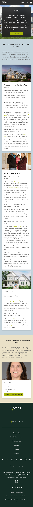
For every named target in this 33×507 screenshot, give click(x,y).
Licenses (16, 453)
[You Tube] (21, 459)
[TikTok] (30, 459)
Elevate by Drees (18, 182)
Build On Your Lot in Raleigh (13, 395)
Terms (21, 466)
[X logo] (7, 459)
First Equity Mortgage (13, 187)
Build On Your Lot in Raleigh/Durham (16, 496)
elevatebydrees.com (15, 319)
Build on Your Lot (16, 33)
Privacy (12, 466)
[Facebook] (3, 459)
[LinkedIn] (26, 459)
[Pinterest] (16, 459)
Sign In (22, 2)
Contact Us (16, 433)
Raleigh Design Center (16, 492)
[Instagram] (12, 459)
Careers (16, 445)
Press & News (16, 441)
